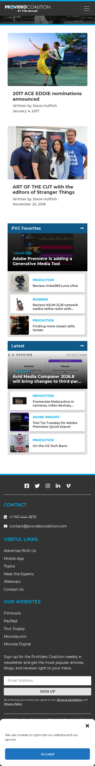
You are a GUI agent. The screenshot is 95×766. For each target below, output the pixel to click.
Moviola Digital (17, 644)
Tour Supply (14, 628)
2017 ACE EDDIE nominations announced (47, 96)
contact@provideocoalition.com (38, 526)
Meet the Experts (19, 574)
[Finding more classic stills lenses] (19, 325)
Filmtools (12, 613)
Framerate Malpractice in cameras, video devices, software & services (53, 405)
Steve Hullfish (45, 106)
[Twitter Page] (37, 486)
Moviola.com (15, 636)
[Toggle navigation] (86, 8)
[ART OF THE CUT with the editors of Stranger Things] (47, 152)
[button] (87, 725)
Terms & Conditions (69, 699)
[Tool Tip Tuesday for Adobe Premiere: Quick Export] (19, 421)
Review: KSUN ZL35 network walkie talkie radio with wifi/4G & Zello (55, 308)
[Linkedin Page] (58, 486)
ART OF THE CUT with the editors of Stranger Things (44, 189)
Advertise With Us (20, 550)
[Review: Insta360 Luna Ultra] (19, 282)
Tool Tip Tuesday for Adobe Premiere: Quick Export (55, 425)
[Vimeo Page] (68, 486)
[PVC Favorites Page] (82, 228)
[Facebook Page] (27, 486)
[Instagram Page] (48, 486)
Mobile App (14, 558)
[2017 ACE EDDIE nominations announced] (47, 59)
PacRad (10, 621)
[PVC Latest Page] (82, 346)
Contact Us (14, 589)
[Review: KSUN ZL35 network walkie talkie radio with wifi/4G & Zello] (19, 304)
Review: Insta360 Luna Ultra (55, 286)
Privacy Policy (13, 704)
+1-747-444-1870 (22, 517)
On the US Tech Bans (50, 446)
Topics (9, 566)
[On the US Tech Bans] (19, 442)
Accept (47, 754)
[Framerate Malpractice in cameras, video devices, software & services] (19, 400)
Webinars (12, 581)
